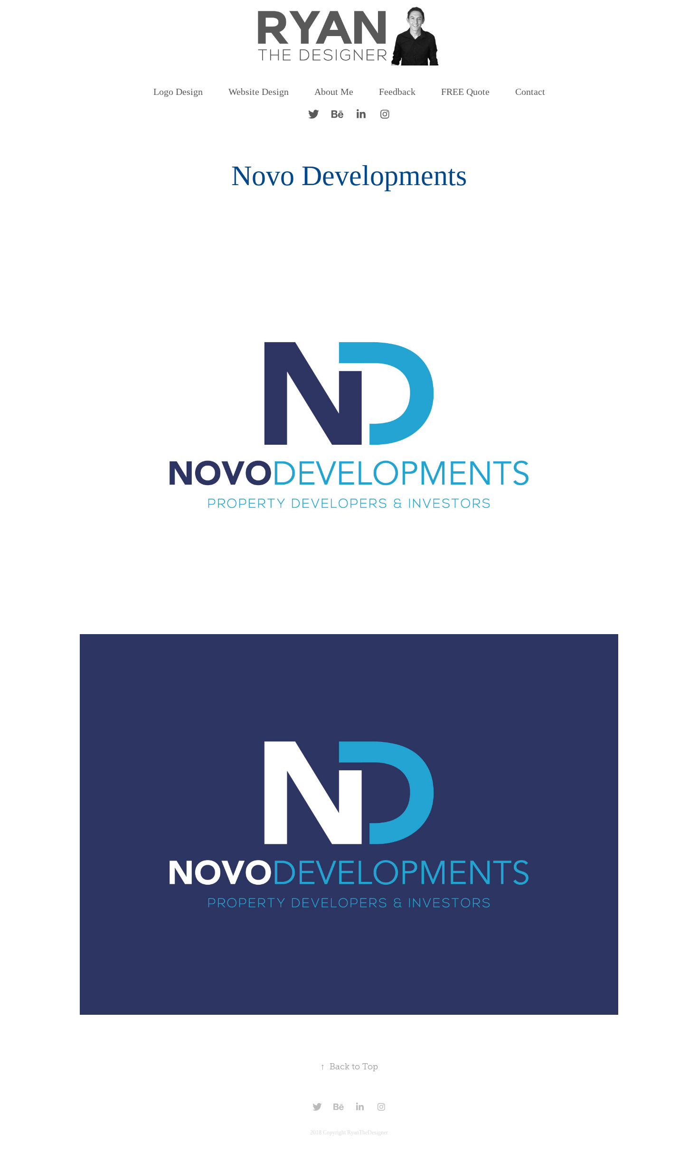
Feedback (397, 91)
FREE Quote (465, 91)
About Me (333, 91)
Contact (530, 91)
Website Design (258, 91)
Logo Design (178, 91)
